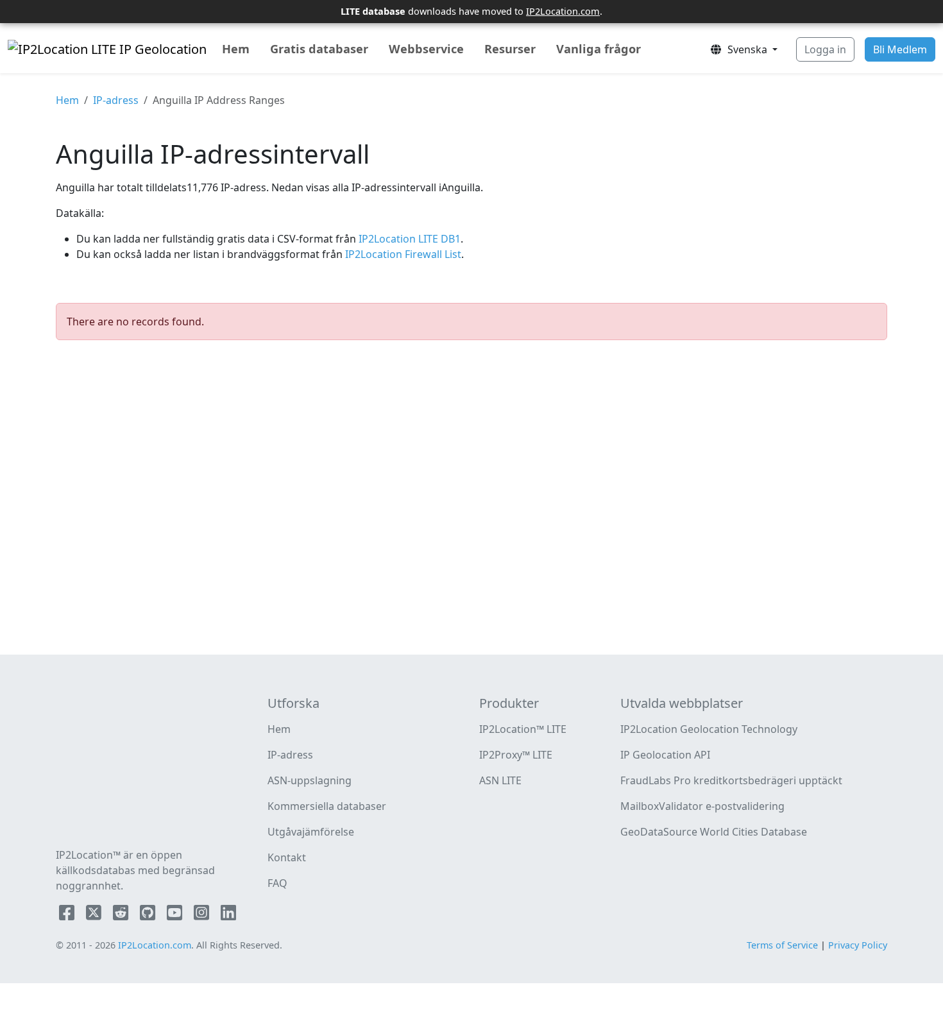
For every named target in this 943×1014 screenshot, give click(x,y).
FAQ (277, 883)
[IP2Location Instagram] (203, 915)
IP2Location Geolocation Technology (708, 729)
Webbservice (426, 48)
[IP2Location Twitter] (95, 915)
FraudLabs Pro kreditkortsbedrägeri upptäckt (731, 780)
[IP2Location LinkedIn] (228, 915)
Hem (236, 48)
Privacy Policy (857, 945)
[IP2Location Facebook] (68, 915)
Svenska (746, 49)
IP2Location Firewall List (402, 254)
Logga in (825, 49)
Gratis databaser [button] (319, 48)
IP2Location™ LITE (522, 729)
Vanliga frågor (598, 48)
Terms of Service (782, 945)
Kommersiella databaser (327, 806)
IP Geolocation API (665, 755)
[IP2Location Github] (149, 915)
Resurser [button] (510, 48)
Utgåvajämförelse (311, 832)
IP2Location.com (563, 10)
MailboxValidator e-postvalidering (702, 806)
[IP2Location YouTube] (176, 915)
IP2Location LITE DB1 (408, 239)
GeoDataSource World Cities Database (713, 832)
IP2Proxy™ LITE (515, 755)
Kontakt (287, 857)
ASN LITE (500, 780)
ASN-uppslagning (310, 780)
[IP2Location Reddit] (122, 915)
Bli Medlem (900, 49)
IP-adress (116, 100)
